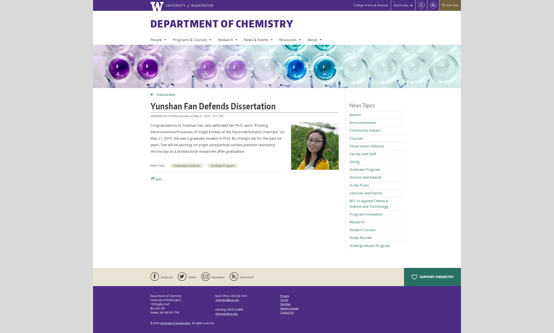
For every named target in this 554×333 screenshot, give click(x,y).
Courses (356, 138)
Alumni (355, 114)
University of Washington (175, 323)
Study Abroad (360, 237)
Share (158, 179)
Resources (287, 39)
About (312, 39)
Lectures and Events (365, 193)
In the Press (359, 185)
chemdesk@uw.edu (227, 300)
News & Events (256, 39)
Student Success (362, 229)
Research (225, 39)
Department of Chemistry (221, 24)
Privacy (284, 296)
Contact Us (287, 312)
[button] (315, 145)
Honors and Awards (365, 177)
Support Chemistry (436, 277)
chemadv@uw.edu (226, 314)
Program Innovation (366, 214)
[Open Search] (433, 5)
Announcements (362, 122)
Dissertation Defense (187, 166)
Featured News (166, 94)
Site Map (285, 304)
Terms (284, 300)
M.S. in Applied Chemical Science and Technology (368, 204)
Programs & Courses (190, 39)
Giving (354, 161)
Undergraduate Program (369, 245)
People (156, 39)
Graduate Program (222, 166)
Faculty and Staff (362, 154)
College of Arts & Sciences (371, 5)
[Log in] (421, 5)
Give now (452, 5)
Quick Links (401, 5)
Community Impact (364, 130)
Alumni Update (289, 308)
